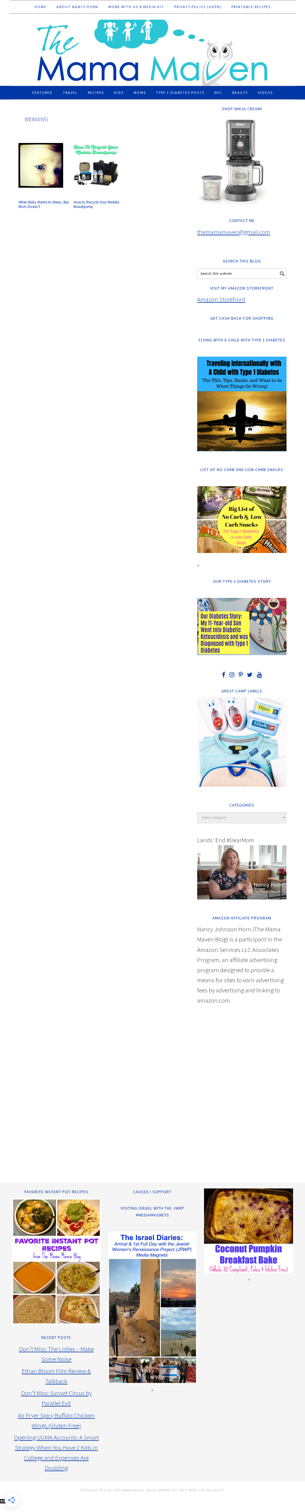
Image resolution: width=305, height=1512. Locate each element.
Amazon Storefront (221, 299)
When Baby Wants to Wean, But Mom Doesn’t (43, 204)
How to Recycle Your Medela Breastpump (96, 204)
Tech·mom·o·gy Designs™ (201, 1490)
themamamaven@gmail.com (233, 232)
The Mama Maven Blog (152, 50)
